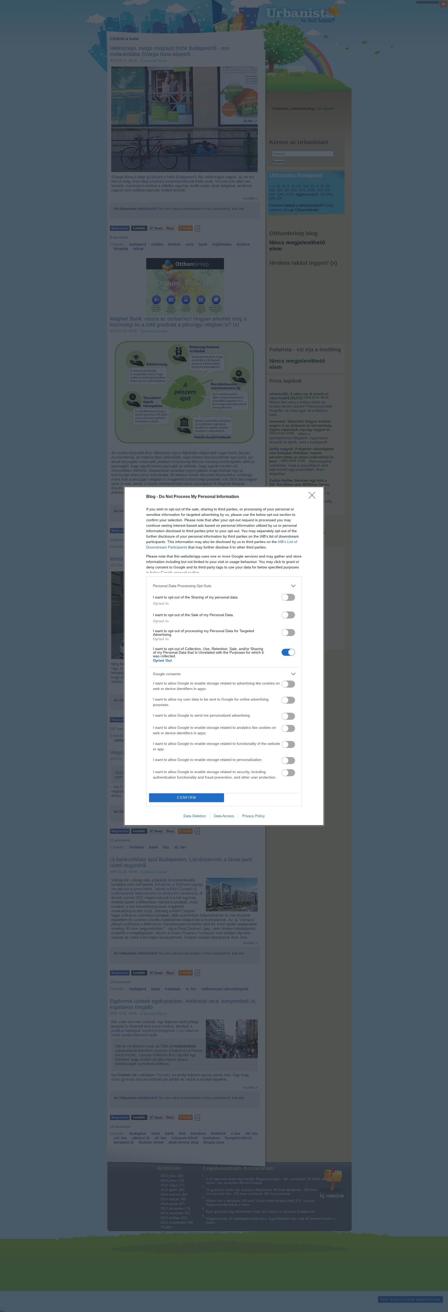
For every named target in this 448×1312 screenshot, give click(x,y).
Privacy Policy (253, 816)
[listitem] (224, 586)
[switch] (288, 597)
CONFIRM (186, 798)
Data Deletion (195, 816)
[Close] (314, 497)
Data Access (224, 816)
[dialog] (224, 656)
